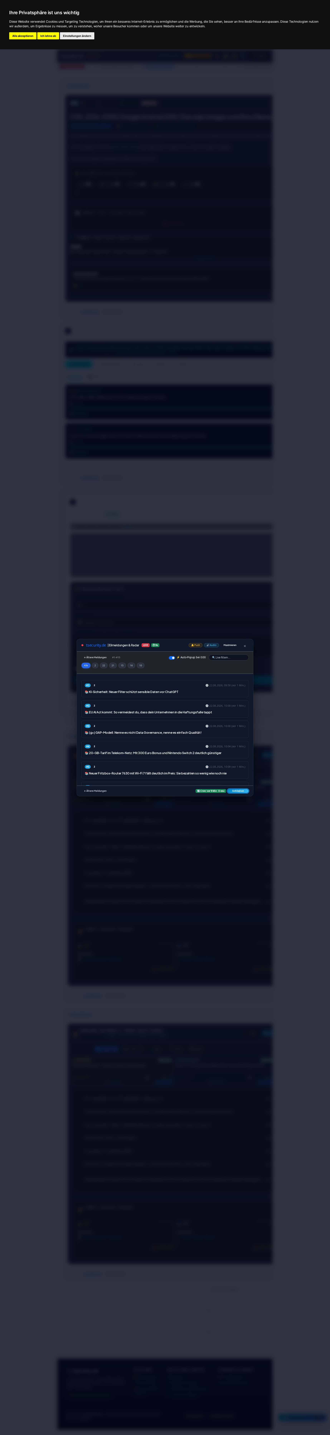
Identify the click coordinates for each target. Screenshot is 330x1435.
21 (113, 665)
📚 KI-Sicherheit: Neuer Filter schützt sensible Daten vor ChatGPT (131, 692)
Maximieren (230, 645)
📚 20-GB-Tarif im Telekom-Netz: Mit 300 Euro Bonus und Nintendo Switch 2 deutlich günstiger (153, 753)
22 (103, 665)
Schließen (238, 790)
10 (140, 665)
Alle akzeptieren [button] (22, 35)
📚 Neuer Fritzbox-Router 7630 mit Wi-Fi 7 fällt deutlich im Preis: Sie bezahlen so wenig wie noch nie (156, 773)
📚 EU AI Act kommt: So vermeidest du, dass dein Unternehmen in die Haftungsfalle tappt (148, 712)
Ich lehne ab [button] (48, 35)
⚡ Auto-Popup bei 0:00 (191, 657)
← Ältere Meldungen (95, 657)
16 (131, 665)
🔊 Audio (211, 645)
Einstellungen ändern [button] (77, 35)
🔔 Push (195, 645)
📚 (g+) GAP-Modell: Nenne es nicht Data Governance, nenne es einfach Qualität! (143, 732)
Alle (86, 665)
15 (122, 665)
